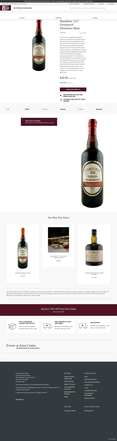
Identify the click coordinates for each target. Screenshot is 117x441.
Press (66, 397)
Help (86, 377)
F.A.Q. (86, 388)
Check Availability (73, 89)
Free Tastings (69, 381)
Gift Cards (67, 406)
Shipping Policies (90, 379)
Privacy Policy (89, 398)
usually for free (63, 1)
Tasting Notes (89, 411)
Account (101, 4)
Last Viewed (112, 439)
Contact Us (88, 385)
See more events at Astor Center (27, 348)
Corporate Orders (70, 411)
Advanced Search (89, 4)
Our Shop (111, 4)
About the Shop (69, 384)
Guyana (62, 109)
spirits (58, 18)
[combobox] (89, 8)
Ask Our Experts (74, 4)
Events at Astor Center (91, 406)
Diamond (99, 109)
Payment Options (90, 390)
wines (22, 18)
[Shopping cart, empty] (113, 8)
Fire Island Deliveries (92, 382)
